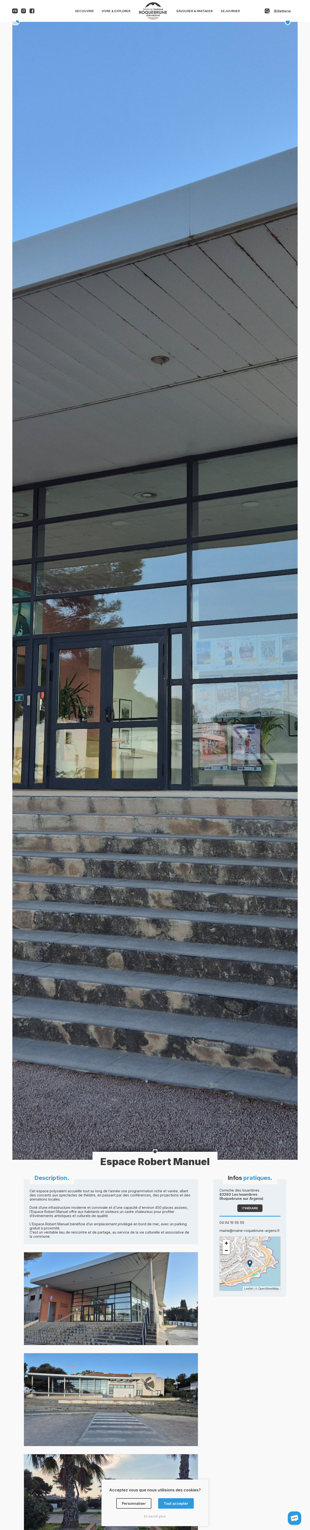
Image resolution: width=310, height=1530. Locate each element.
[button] (250, 1263)
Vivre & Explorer (115, 11)
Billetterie (282, 11)
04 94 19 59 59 (231, 1222)
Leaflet (248, 1288)
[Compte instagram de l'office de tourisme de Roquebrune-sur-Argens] (23, 12)
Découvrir (84, 11)
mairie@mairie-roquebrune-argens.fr (249, 1230)
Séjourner (230, 11)
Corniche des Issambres (241, 1194)
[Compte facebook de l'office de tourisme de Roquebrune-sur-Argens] (32, 12)
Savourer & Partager (194, 11)
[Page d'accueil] (153, 18)
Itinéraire (250, 1208)
